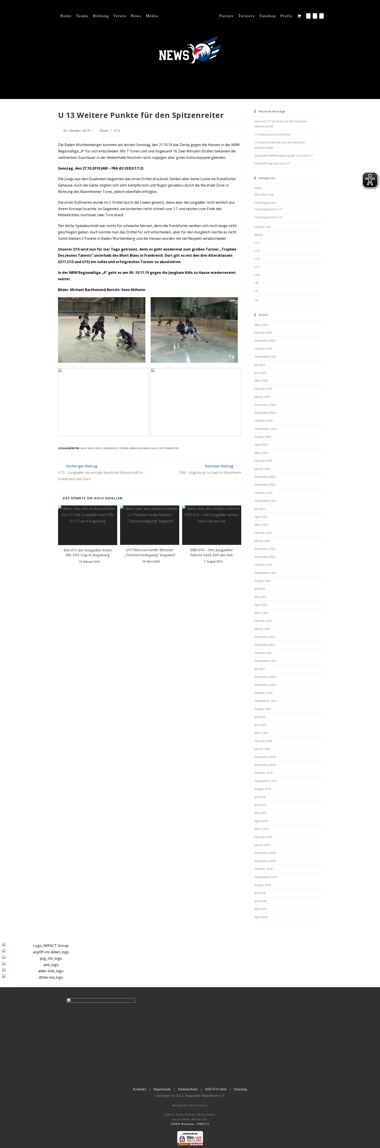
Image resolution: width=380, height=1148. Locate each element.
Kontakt (139, 1089)
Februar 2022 (263, 621)
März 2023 (261, 525)
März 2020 (261, 733)
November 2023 (265, 485)
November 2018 (265, 861)
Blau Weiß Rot (91, 448)
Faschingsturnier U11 (269, 209)
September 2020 (265, 701)
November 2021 (265, 645)
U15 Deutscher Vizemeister (273, 134)
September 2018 (265, 877)
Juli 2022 (260, 589)
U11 (257, 243)
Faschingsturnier (266, 203)
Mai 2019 (260, 813)
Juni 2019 (260, 805)
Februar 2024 (263, 461)
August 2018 (263, 885)
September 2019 (265, 781)
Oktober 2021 (263, 653)
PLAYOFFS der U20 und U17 (272, 163)
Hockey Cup (262, 227)
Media (259, 235)
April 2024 (261, 445)
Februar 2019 (263, 837)
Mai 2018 (260, 909)
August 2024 (263, 437)
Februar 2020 (263, 741)
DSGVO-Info (216, 1089)
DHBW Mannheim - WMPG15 (190, 1124)
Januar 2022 (262, 629)
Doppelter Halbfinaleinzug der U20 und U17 (283, 155)
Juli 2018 (260, 893)
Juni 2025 (260, 373)
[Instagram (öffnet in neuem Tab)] (315, 16)
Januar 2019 (262, 845)
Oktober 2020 (263, 693)
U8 (256, 283)
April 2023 (261, 517)
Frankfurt (110, 448)
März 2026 (261, 325)
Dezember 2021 (265, 637)
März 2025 (261, 381)
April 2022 (261, 605)
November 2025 (265, 340)
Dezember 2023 (265, 477)
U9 (256, 291)
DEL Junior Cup (264, 194)
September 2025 (265, 357)
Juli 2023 (260, 509)
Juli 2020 (260, 717)
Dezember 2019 (265, 757)
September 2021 (265, 661)
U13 (117, 130)
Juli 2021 (260, 669)
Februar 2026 (263, 333)
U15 (257, 259)
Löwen (123, 448)
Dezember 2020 (265, 677)
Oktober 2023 (263, 493)
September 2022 (265, 573)
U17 (257, 267)
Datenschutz (188, 1089)
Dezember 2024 (265, 405)
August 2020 (263, 709)
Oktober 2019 (263, 773)
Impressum (162, 1089)
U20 (257, 275)
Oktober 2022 (263, 565)
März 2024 (261, 453)
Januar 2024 (262, 469)
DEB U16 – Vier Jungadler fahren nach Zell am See (211, 552)
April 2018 (261, 917)
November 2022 (265, 557)
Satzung (240, 1089)
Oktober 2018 (263, 869)
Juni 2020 (260, 725)
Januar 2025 (262, 397)
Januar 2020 (262, 749)
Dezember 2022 (265, 549)
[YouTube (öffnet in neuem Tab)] (321, 16)
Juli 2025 (260, 365)
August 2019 (263, 789)
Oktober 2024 (263, 421)
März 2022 (261, 613)
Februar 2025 (263, 389)
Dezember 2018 (265, 853)
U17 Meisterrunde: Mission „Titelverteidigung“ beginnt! (149, 552)
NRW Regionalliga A (144, 448)
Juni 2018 (260, 901)
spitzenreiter (169, 448)
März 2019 (261, 829)
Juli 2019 (260, 797)
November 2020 (265, 685)
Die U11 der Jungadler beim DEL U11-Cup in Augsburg (88, 552)
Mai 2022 (260, 597)
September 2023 (265, 501)
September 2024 (265, 429)
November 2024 (265, 413)
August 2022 (263, 581)
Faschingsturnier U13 (269, 217)
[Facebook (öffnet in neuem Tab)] (308, 16)
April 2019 (261, 821)
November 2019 (265, 765)
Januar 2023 (262, 541)
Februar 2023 (263, 533)
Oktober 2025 (263, 349)
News (104, 130)
